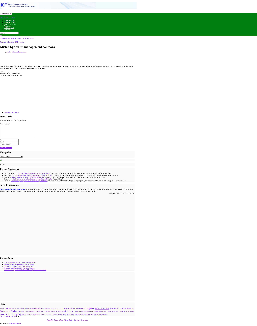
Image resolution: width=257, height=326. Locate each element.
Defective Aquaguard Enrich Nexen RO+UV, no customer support (25, 270)
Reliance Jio (39, 314)
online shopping (11, 314)
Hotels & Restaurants (30, 311)
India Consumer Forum (7, 17)
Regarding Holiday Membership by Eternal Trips (33, 173)
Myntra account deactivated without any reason (19, 268)
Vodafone (104, 314)
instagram (39, 311)
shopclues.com (47, 314)
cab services (38, 308)
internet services (47, 311)
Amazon (9, 308)
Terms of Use (58, 320)
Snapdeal (54, 314)
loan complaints (79, 311)
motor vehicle (107, 311)
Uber (100, 314)
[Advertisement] (36, 58)
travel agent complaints (77, 314)
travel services (88, 314)
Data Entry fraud (102, 308)
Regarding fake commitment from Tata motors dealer (16, 38)
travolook (96, 314)
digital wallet (113, 308)
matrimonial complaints (97, 311)
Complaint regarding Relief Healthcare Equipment (20, 262)
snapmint (60, 314)
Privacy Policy (68, 320)
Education (131, 308)
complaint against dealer (71, 308)
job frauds (70, 311)
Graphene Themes (15, 323)
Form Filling (21, 311)
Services (77, 320)
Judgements (7, 26)
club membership (46, 308)
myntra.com (127, 311)
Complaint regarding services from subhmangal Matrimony (29, 181)
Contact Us (7, 29)
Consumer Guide (9, 20)
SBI (43, 314)
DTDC (118, 308)
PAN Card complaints (27, 314)
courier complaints (87, 308)
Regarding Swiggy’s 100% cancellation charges (19, 266)
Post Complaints (9, 28)
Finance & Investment (19, 52)
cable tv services (29, 308)
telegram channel (66, 314)
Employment (5, 311)
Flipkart (14, 311)
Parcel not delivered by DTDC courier (12, 42)
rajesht (8, 52)
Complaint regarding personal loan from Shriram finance (34, 175)
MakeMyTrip (87, 311)
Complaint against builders (57, 308)
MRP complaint (118, 311)
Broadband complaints (18, 308)
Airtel (1, 308)
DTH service (124, 308)
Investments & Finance (11, 112)
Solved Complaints (10, 24)
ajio (4, 308)
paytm (34, 314)
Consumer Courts (9, 22)
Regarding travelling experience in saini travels (19, 264)
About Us (50, 320)
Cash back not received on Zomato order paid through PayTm (32, 179)
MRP (112, 311)
